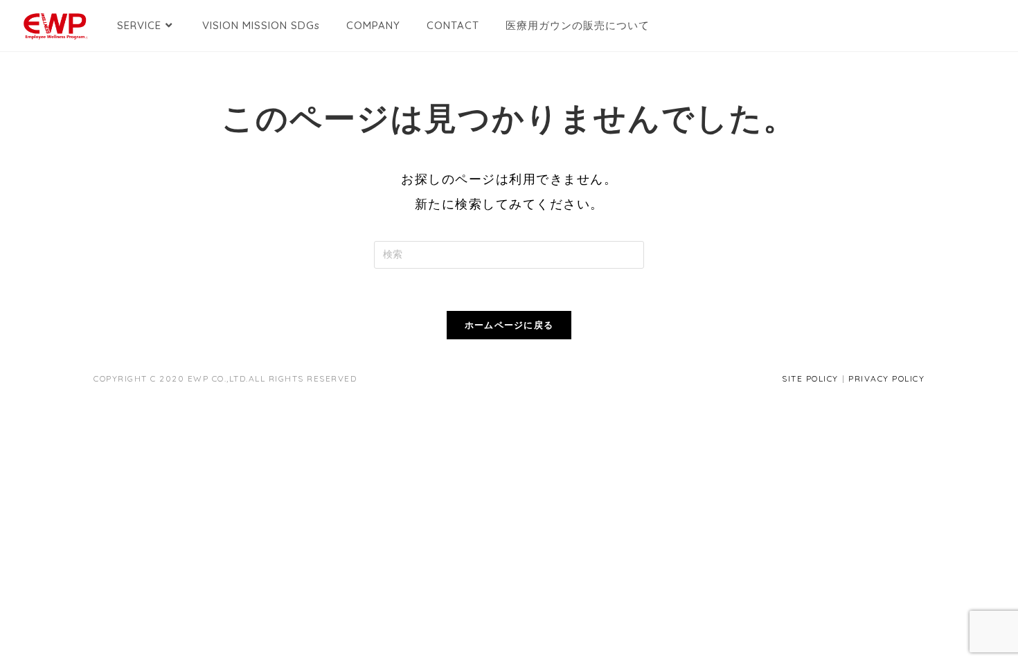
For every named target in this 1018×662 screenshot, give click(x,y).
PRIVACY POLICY (886, 378)
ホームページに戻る (509, 324)
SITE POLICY (810, 378)
